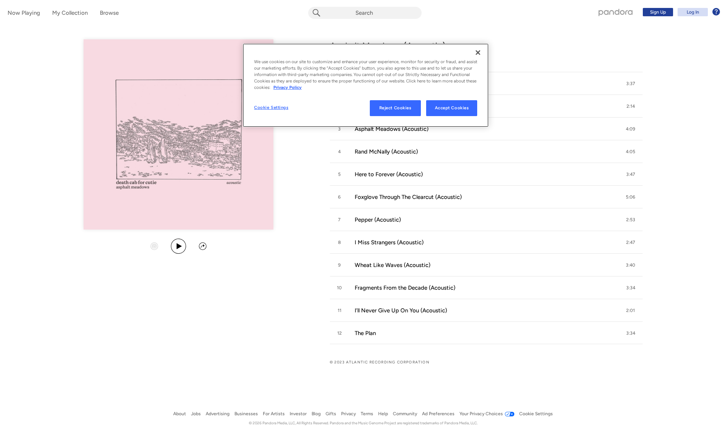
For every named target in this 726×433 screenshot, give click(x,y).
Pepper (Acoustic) (378, 219)
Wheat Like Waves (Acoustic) (392, 265)
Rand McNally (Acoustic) (386, 151)
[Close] (478, 52)
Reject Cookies (395, 107)
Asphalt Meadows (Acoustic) (391, 129)
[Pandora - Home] (615, 12)
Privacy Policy (287, 87)
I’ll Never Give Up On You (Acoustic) (401, 310)
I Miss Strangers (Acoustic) (389, 242)
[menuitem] (680, 12)
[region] (366, 85)
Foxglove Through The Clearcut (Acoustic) (408, 197)
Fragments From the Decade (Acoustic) (405, 287)
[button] (630, 83)
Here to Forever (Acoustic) (389, 174)
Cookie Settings (271, 107)
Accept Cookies (452, 107)
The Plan (365, 333)
